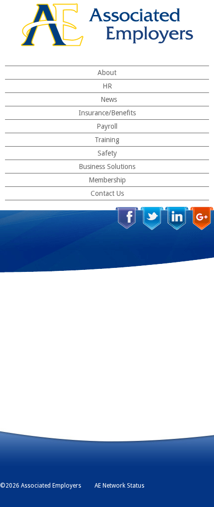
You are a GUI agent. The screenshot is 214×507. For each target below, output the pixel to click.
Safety (107, 153)
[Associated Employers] (107, 25)
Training (107, 140)
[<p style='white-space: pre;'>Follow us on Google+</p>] (202, 218)
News (109, 99)
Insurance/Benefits (107, 113)
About (107, 73)
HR (107, 86)
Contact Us (107, 193)
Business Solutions (107, 166)
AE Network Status (119, 485)
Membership (107, 180)
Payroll (107, 126)
